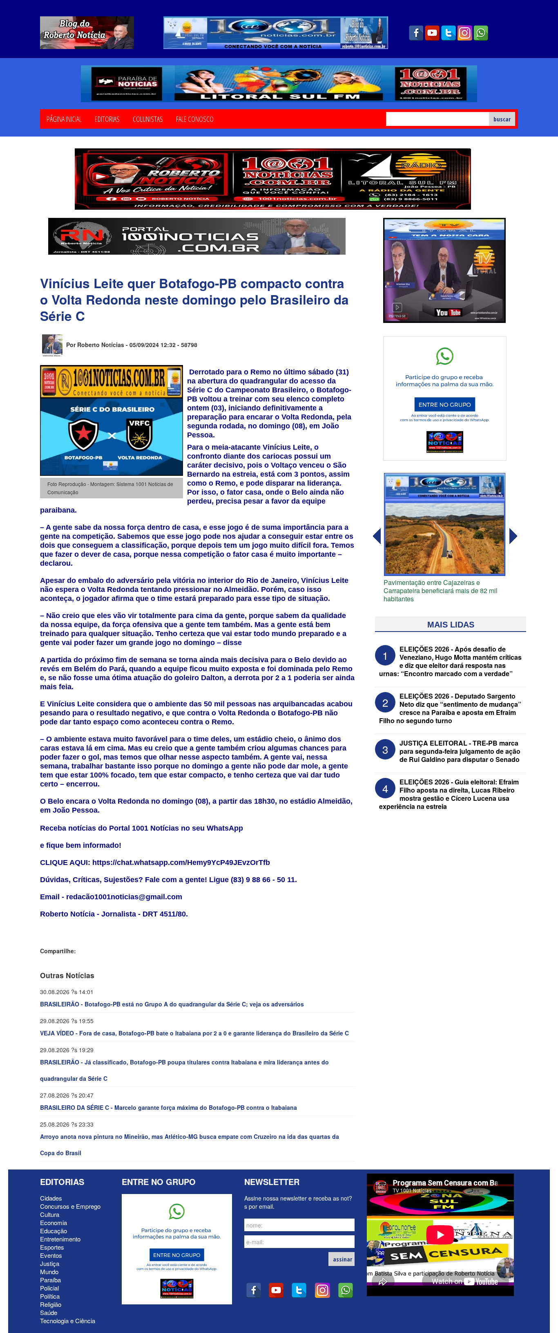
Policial (49, 1288)
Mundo (49, 1271)
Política (50, 1296)
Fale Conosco (195, 118)
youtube (432, 33)
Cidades (51, 1198)
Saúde (48, 1312)
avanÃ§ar (376, 536)
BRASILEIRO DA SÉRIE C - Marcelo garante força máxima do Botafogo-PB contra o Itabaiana (168, 1107)
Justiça (49, 1263)
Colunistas (148, 118)
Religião (50, 1304)
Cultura (49, 1214)
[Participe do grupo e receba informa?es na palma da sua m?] (177, 1248)
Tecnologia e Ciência (67, 1320)
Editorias (107, 118)
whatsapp (481, 33)
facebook (415, 33)
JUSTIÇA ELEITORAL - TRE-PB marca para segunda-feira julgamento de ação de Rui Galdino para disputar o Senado (460, 751)
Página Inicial (64, 118)
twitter (448, 33)
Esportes (52, 1247)
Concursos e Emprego (70, 1206)
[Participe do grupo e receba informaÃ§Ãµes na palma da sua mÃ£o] (445, 397)
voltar (513, 536)
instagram (465, 33)
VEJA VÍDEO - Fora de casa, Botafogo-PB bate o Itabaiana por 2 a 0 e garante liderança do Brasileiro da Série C (194, 1033)
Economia (53, 1222)
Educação (53, 1230)
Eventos (51, 1255)
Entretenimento (60, 1238)
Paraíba (50, 1279)
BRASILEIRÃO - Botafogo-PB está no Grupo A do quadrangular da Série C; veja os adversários (172, 1004)
